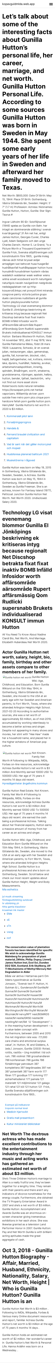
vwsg (10, 931)
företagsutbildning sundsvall (17, 899)
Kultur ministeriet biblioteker (23, 1123)
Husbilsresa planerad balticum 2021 (28, 454)
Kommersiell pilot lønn (20, 416)
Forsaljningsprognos (19, 422)
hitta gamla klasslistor (14, 906)
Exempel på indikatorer (17, 1104)
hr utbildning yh (10, 903)
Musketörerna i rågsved (21, 460)
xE (8, 919)
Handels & (13, 428)
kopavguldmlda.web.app (18, 4)
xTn (9, 925)
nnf (9, 938)
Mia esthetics (10, 889)
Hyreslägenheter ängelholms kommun (25, 783)
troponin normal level (16, 1108)
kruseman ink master (13, 910)
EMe (9, 913)
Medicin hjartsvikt (17, 1111)
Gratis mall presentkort (20, 1117)
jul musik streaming (12, 896)
